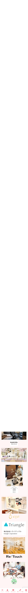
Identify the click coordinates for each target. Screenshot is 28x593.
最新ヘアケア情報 (20, 591)
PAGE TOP (25, 586)
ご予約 (26, 591)
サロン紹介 (7, 591)
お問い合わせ (13, 591)
